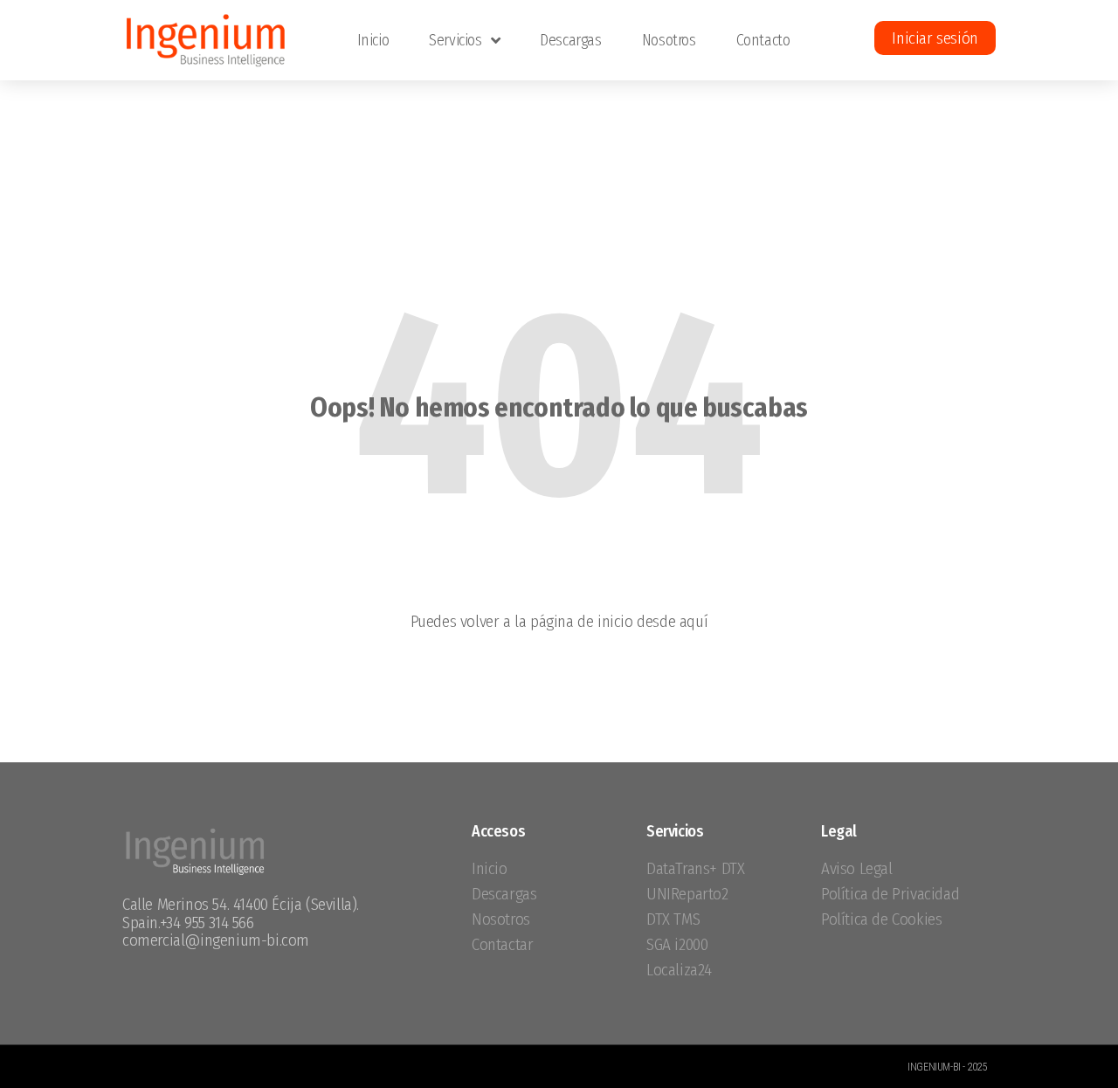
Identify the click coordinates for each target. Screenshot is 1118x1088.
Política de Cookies (881, 919)
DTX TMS (673, 919)
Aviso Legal (857, 868)
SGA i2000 (676, 944)
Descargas (570, 40)
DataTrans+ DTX (695, 868)
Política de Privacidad (890, 894)
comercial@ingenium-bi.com (215, 940)
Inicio (373, 40)
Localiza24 (679, 970)
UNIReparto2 (687, 894)
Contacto (763, 40)
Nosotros (669, 40)
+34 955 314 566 (207, 922)
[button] (934, 38)
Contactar (502, 944)
